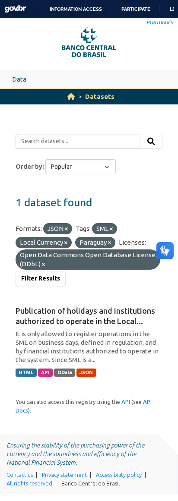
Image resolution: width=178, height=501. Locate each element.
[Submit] (151, 141)
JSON (86, 372)
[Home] (71, 96)
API (45, 372)
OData (64, 372)
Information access (76, 9)
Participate (135, 9)
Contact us (19, 475)
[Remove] (66, 229)
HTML (26, 372)
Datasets (99, 96)
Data (19, 79)
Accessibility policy (119, 475)
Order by (29, 166)
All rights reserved (29, 483)
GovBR (15, 9)
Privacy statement (64, 475)
